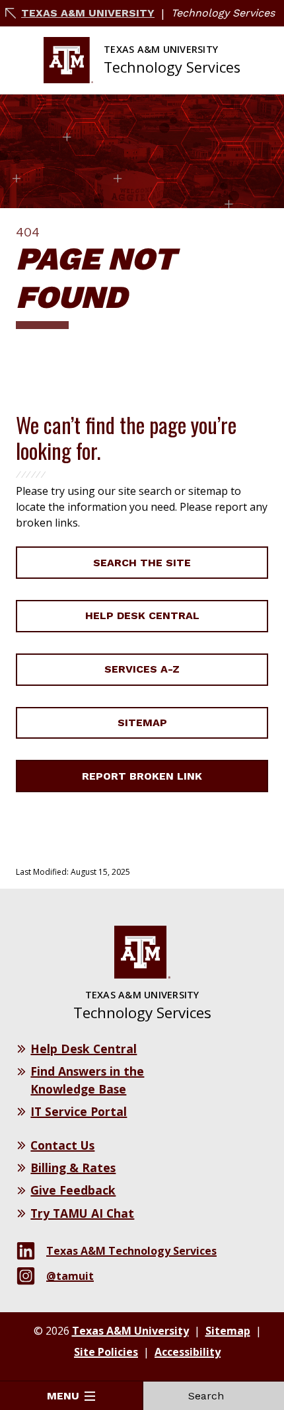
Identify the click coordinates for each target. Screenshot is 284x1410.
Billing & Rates (73, 1167)
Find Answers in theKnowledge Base (87, 1079)
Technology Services (223, 13)
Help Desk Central (142, 615)
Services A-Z (142, 669)
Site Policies (106, 1352)
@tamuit (70, 1276)
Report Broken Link (142, 776)
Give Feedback (73, 1190)
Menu (63, 1396)
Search (206, 1396)
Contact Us (62, 1145)
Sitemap (142, 722)
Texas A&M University (88, 13)
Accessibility (188, 1352)
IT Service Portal (78, 1111)
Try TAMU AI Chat (82, 1213)
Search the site (142, 562)
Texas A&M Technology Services (131, 1250)
